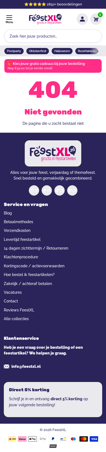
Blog (8, 213)
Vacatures (13, 292)
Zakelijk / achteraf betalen (28, 283)
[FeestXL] (45, 19)
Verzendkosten (17, 230)
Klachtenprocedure (21, 257)
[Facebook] (47, 190)
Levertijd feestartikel (22, 239)
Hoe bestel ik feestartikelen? (29, 274)
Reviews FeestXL (19, 310)
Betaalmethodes (18, 222)
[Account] (82, 19)
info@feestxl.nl (26, 366)
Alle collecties (16, 319)
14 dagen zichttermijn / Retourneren (36, 248)
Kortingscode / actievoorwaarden (34, 266)
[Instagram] (34, 190)
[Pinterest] (72, 190)
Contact (11, 301)
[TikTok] (59, 190)
